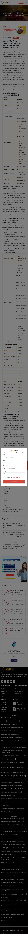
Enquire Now (13, 481)
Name (4, 454)
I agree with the (13, 477)
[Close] (26, 449)
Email (4, 460)
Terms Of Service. (16, 477)
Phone (4, 465)
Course (5, 471)
